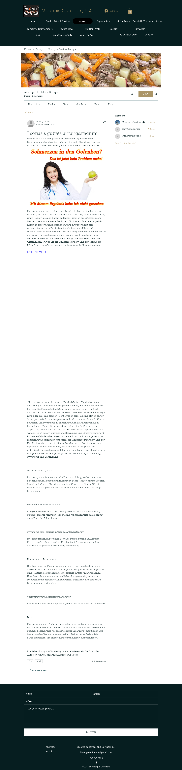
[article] (66, 397)
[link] (34, 104)
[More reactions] (39, 661)
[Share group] (156, 94)
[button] (130, 11)
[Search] (132, 94)
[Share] (104, 121)
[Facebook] (96, 762)
